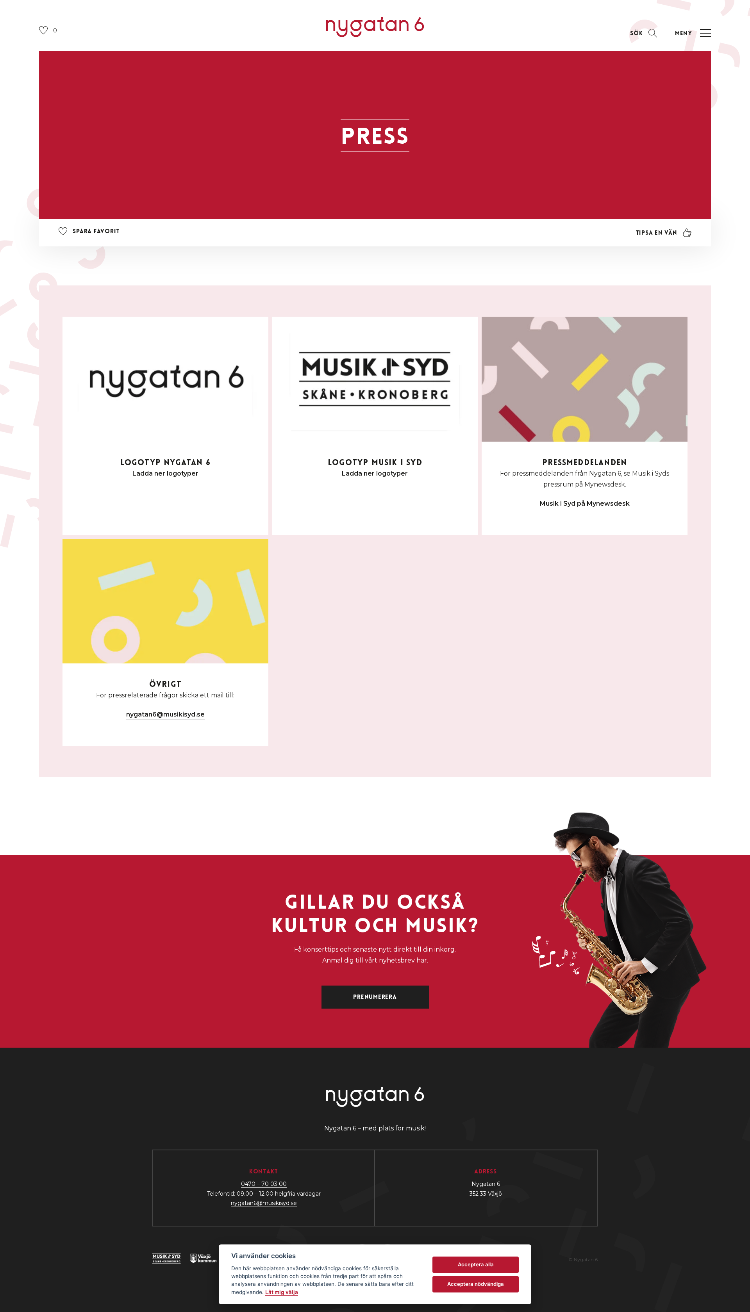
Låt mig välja (281, 1292)
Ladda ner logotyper (165, 473)
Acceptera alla (476, 1264)
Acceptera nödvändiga (475, 1284)
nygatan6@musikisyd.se (165, 714)
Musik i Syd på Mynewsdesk (585, 503)
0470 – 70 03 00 (264, 1183)
